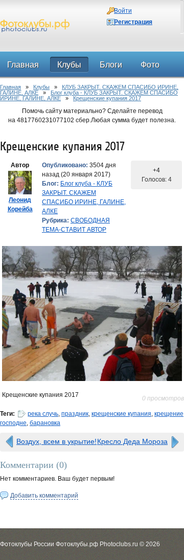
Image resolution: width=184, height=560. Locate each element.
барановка (45, 423)
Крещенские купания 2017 (107, 98)
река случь (43, 413)
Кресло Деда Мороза (132, 441)
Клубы (41, 87)
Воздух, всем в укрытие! (56, 441)
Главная (10, 87)
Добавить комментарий (44, 495)
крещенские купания (121, 413)
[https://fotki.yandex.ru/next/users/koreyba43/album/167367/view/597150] (92, 313)
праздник (74, 413)
